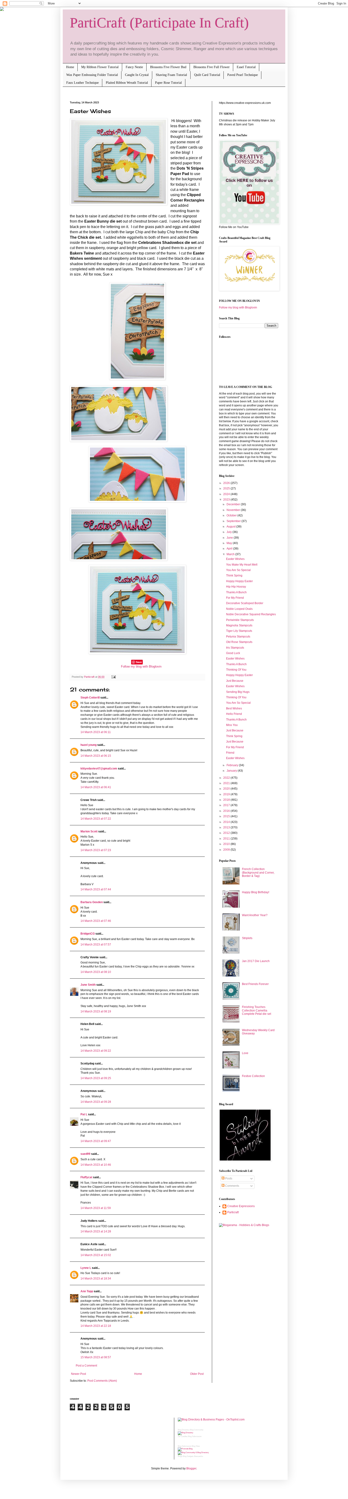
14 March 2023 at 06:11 (95, 732)
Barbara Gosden (91, 902)
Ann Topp (86, 1291)
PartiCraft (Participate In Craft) (159, 23)
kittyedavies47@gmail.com (98, 768)
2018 (227, 799)
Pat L (83, 1114)
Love (245, 1053)
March (231, 554)
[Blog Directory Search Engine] (193, 1452)
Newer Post (78, 1374)
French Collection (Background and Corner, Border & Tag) (258, 872)
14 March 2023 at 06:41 (95, 787)
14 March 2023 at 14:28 (95, 1231)
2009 (227, 849)
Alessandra (198, 1456)
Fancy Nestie (134, 67)
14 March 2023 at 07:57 (95, 944)
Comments (231, 1185)
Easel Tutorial (246, 67)
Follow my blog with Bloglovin (141, 666)
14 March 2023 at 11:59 (95, 1208)
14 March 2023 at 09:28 (95, 1101)
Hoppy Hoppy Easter (239, 581)
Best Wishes (234, 708)
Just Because (234, 680)
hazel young (88, 745)
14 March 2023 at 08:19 (95, 1011)
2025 (227, 488)
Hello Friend (234, 714)
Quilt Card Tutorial (207, 75)
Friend (230, 752)
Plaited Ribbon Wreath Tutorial (127, 82)
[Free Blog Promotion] (185, 1449)
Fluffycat (86, 1177)
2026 (227, 483)
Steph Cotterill (90, 697)
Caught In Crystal (137, 75)
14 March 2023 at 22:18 (95, 1326)
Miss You (232, 725)
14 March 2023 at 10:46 (95, 1164)
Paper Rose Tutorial (168, 82)
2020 (227, 788)
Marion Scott (89, 831)
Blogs (180, 1456)
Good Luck (233, 653)
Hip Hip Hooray (236, 586)
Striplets (247, 938)
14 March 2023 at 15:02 (95, 1255)
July (229, 532)
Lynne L (85, 1268)
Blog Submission (194, 1436)
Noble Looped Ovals (239, 609)
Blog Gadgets (188, 1456)
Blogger (191, 1468)
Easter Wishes (235, 559)
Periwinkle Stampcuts (240, 620)
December (234, 504)
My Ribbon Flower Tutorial (100, 67)
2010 (227, 844)
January (232, 770)
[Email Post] (113, 676)
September (234, 521)
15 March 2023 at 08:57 (95, 1357)
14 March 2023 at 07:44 (95, 889)
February (233, 765)
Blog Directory (183, 1430)
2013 (227, 827)
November (234, 510)
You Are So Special (238, 570)
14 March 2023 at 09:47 (95, 1141)
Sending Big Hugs (238, 692)
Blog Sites (196, 1446)
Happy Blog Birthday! (255, 892)
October (232, 515)
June (230, 537)
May (230, 543)
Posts (228, 1178)
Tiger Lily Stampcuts (239, 631)
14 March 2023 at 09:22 (95, 1050)
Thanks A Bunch (236, 592)
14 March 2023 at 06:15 (95, 755)
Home (70, 67)
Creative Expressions (241, 1206)
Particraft (233, 1212)
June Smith (88, 984)
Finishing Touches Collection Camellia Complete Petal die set (256, 1010)
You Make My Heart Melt (241, 564)
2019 (227, 794)
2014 (227, 822)
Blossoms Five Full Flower (211, 67)
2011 (227, 838)
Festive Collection (253, 1076)
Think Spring (234, 575)
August (231, 526)
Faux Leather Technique (82, 82)
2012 (227, 833)
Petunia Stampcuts (238, 636)
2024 (227, 494)
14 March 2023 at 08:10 (95, 972)
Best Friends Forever (255, 984)
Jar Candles (182, 1436)
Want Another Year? (255, 915)
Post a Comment (86, 1365)
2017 (227, 805)
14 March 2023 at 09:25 (95, 1078)
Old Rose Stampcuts (239, 642)
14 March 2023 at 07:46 (95, 921)
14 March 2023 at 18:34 (95, 1278)
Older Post (197, 1374)
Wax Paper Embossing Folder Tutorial (92, 75)
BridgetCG (87, 933)
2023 (227, 499)
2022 (227, 777)
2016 (227, 811)
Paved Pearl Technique (242, 75)
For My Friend (235, 597)
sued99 (85, 1154)
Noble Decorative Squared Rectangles (251, 614)
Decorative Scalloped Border (244, 603)
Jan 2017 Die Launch (256, 961)
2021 (227, 783)
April (230, 548)
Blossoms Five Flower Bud (168, 67)
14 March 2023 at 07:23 (95, 850)
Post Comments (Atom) (102, 1380)
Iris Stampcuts (235, 647)
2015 (227, 816)
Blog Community (196, 1430)
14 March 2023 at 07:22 (95, 818)
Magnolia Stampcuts (239, 625)
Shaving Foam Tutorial (171, 75)
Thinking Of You (236, 669)
